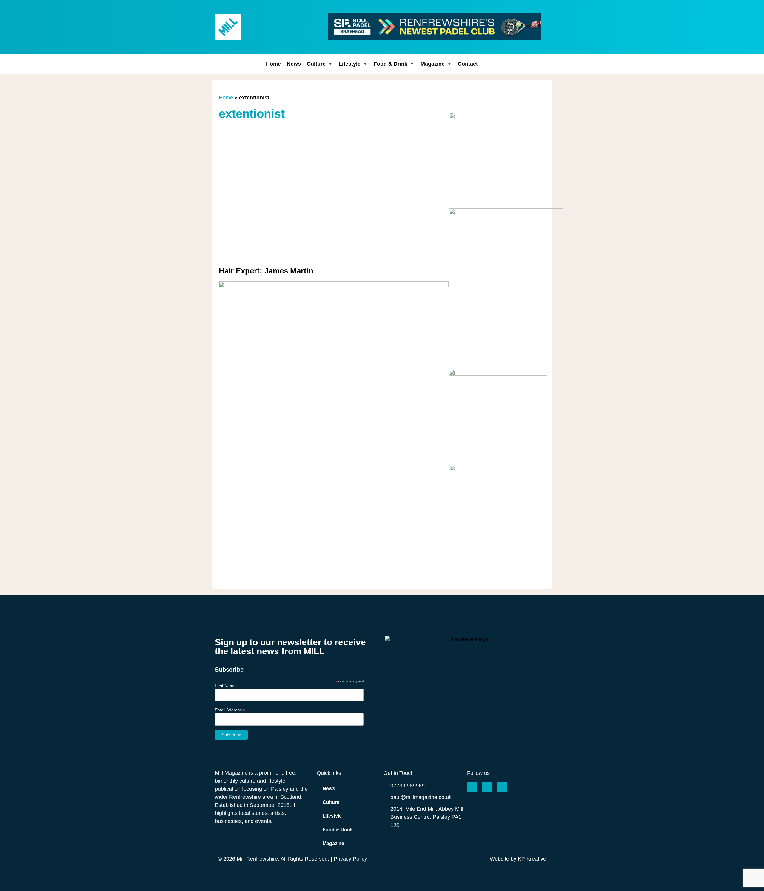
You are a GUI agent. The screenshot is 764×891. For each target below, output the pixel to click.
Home (273, 64)
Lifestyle (350, 64)
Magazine (432, 64)
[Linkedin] (502, 787)
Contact (468, 64)
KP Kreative (532, 859)
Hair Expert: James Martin (266, 271)
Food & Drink (390, 64)
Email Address (230, 709)
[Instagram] (487, 787)
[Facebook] (472, 787)
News (294, 64)
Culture (316, 64)
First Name (225, 686)
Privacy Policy (350, 859)
